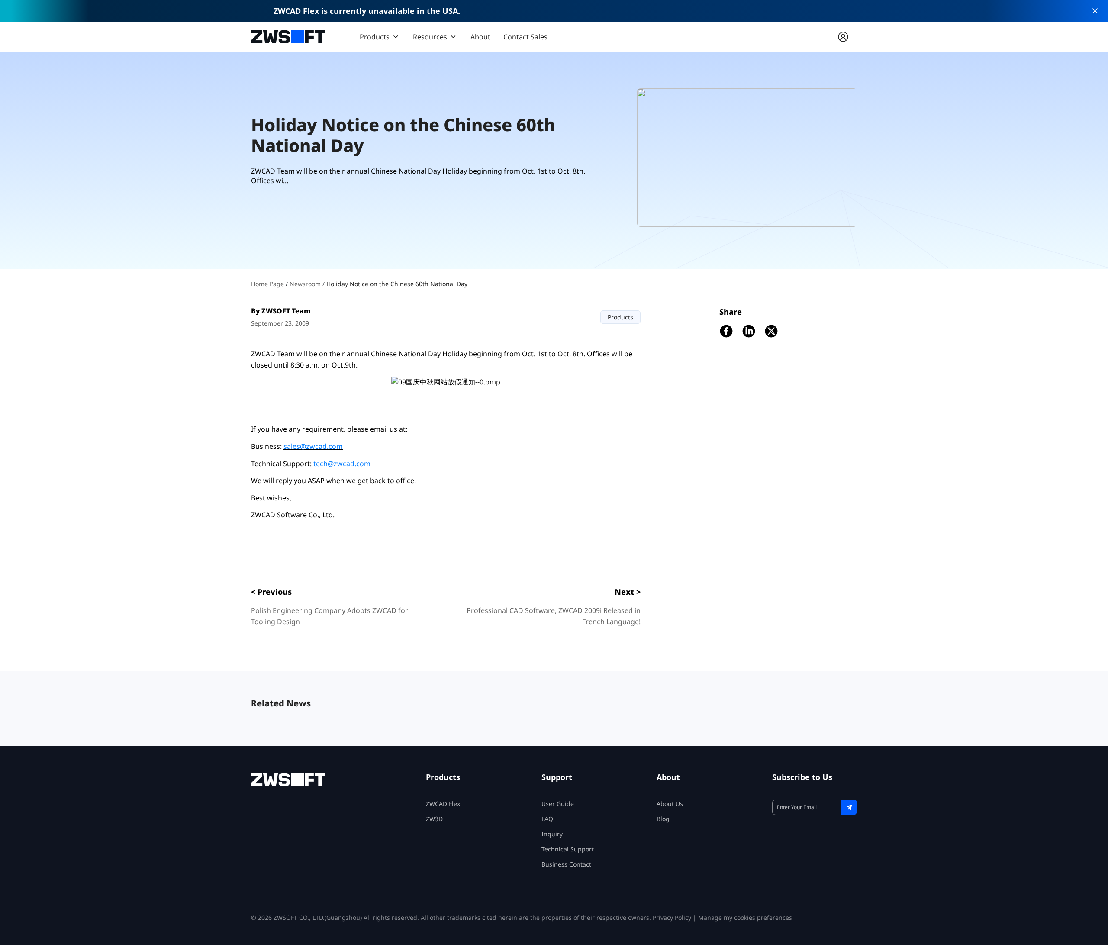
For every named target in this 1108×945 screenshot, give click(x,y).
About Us (670, 804)
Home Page (268, 284)
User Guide (557, 804)
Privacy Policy (672, 917)
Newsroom (306, 284)
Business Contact (566, 864)
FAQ (547, 819)
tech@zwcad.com (341, 463)
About (480, 37)
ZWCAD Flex (443, 804)
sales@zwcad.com (313, 446)
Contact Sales (525, 37)
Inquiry (552, 834)
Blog (663, 819)
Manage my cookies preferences (745, 917)
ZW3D (434, 819)
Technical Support (567, 849)
